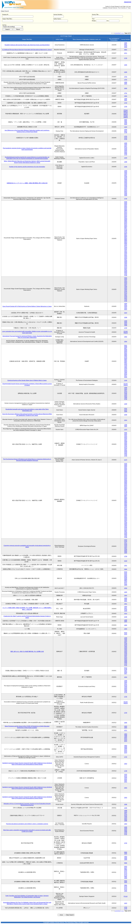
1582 (125, 336)
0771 (125, 872)
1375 (125, 429)
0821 (125, 235)
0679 (125, 632)
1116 (125, 121)
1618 (125, 377)
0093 (125, 866)
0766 (125, 230)
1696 (125, 88)
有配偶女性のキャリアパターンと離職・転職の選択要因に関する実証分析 (27, 183)
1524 (125, 192)
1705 (125, 136)
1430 (125, 185)
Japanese (127, 2)
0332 (125, 207)
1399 (125, 82)
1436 (125, 808)
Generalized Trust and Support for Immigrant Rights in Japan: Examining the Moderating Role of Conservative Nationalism (27, 336)
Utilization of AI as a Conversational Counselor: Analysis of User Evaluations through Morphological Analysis (27, 804)
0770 (125, 871)
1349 (125, 47)
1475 (125, 266)
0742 (125, 229)
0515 (125, 214)
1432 (125, 265)
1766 (125, 275)
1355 (125, 262)
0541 (125, 345)
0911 (125, 361)
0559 (125, 219)
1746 (125, 58)
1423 (125, 903)
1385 (125, 373)
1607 (125, 673)
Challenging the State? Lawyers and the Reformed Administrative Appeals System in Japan (27, 616)
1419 (125, 545)
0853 (125, 580)
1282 (125, 625)
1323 (125, 726)
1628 (125, 271)
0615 (125, 225)
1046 (125, 166)
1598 (125, 153)
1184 (125, 367)
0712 (125, 667)
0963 (125, 242)
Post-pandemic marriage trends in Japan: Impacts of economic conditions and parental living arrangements (27, 148)
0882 (125, 360)
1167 (125, 251)
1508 (125, 411)
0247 (125, 868)
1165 (125, 173)
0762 (125, 408)
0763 (125, 540)
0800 (125, 49)
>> (123, 33)
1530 (125, 268)
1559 (125, 129)
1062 (125, 364)
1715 (125, 139)
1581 (125, 604)
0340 (125, 576)
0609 (125, 351)
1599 (125, 195)
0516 (125, 216)
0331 (125, 206)
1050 (125, 672)
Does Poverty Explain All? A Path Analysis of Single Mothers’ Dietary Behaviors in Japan (27, 306)
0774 (125, 875)
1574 (125, 741)
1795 (125, 106)
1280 (125, 179)
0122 (125, 573)
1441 (125, 189)
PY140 (126, 331)
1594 (125, 96)
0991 (125, 362)
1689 (125, 598)
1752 (125, 76)
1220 (125, 774)
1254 (125, 258)
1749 (125, 771)
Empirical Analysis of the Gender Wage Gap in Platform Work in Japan (27, 380)
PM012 (126, 111)
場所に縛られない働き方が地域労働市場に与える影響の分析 (27, 651)
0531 (125, 217)
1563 (125, 763)
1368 (125, 735)
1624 (125, 312)
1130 (125, 365)
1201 (125, 255)
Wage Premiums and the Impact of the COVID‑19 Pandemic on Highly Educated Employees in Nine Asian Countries (27, 727)
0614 (125, 223)
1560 (125, 341)
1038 (125, 617)
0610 (125, 352)
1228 (125, 176)
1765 (125, 274)
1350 (125, 182)
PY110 (125, 896)
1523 (125, 151)
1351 (125, 305)
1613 (125, 131)
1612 (125, 309)
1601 (125, 781)
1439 (125, 186)
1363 (125, 734)
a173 (125, 460)
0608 (125, 349)
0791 (125, 232)
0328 (125, 202)
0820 (125, 233)
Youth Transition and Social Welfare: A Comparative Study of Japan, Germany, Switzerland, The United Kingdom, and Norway (27, 896)
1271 (125, 583)
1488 (125, 162)
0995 (125, 876)
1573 (125, 739)
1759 (125, 556)
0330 (125, 204)
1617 (125, 375)
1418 (125, 544)
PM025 (126, 117)
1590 (125, 629)
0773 (125, 873)
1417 (125, 542)
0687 (125, 227)
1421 (125, 548)
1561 (125, 269)
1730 (125, 154)
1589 (125, 585)
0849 (125, 236)
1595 (125, 552)
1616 (125, 374)
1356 (125, 878)
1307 (125, 259)
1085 (125, 248)
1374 (125, 410)
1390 (125, 263)
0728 (125, 669)
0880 (125, 239)
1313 (125, 371)
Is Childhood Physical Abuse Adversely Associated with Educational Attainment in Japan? (27, 49)
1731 (125, 665)
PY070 (126, 113)
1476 (125, 634)
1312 (125, 370)
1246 (125, 380)
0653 (125, 226)
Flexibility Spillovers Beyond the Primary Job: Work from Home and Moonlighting (27, 45)
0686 (125, 569)
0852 (125, 238)
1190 (125, 252)
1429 (125, 150)
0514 (125, 213)
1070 (125, 582)
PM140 (126, 333)
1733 (125, 907)
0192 (125, 575)
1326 (125, 777)
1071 (125, 246)
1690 (125, 599)
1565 (125, 83)
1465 (125, 592)
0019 (125, 572)
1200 (125, 253)
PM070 (126, 114)
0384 (125, 210)
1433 (125, 306)
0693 (125, 355)
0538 (125, 577)
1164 (125, 42)
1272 (125, 776)
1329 (125, 127)
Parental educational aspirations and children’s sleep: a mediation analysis (27, 824)
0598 (125, 347)
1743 (125, 103)
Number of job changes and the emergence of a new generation (27, 166)
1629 (125, 124)
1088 (125, 143)
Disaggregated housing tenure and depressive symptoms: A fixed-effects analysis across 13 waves (27, 384)
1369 (125, 737)
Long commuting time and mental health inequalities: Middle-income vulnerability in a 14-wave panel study (27, 332)
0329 (125, 203)
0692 (125, 354)
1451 (125, 565)
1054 (125, 245)
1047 (125, 670)
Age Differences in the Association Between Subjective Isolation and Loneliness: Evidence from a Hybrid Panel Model (27, 131)
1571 (125, 53)
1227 (125, 44)
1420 (125, 547)
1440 (125, 188)
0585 (125, 220)
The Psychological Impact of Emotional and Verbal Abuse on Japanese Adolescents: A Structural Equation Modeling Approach (27, 459)
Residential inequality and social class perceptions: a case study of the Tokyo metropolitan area (27, 410)
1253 (125, 256)
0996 (125, 243)
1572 (125, 738)
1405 (125, 853)
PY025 (126, 116)
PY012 (126, 110)
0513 (125, 212)
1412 (125, 779)
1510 (125, 420)
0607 (125, 348)
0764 (125, 541)
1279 (125, 45)
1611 (125, 308)
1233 (125, 368)
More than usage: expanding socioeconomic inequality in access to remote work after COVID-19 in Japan (27, 830)
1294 (125, 303)
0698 (125, 579)
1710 (125, 137)
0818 (125, 358)
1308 (125, 122)
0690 (125, 852)
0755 (125, 357)
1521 (125, 780)
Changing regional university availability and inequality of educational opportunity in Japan (27, 546)
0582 (125, 869)
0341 (125, 209)
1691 (125, 601)
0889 (125, 120)
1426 (125, 65)
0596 (125, 222)
